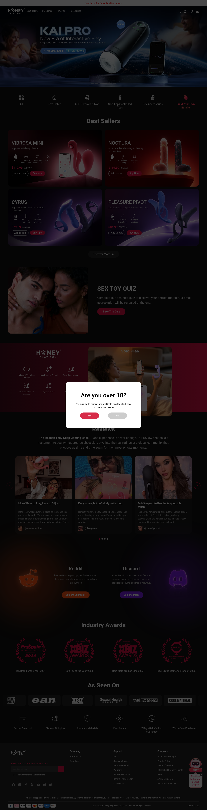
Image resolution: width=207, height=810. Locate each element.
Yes (90, 415)
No (117, 415)
